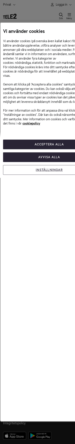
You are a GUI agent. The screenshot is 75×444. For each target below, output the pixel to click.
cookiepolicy (31, 123)
